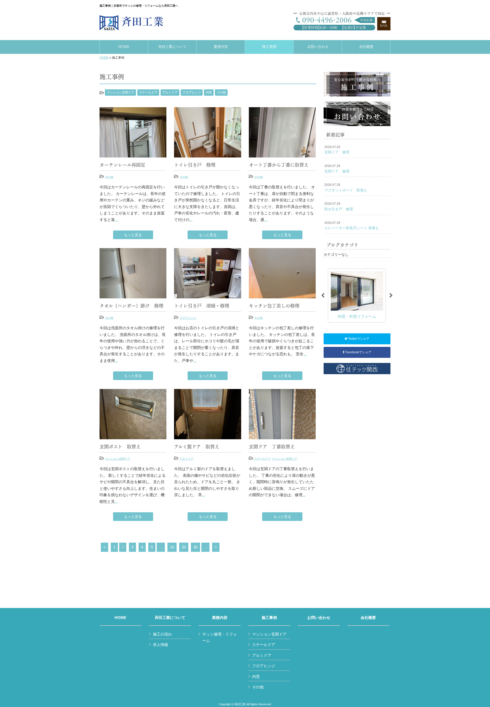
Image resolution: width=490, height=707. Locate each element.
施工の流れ (162, 634)
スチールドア (148, 92)
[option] (357, 295)
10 (172, 547)
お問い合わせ (318, 618)
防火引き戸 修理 (338, 206)
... (116, 219)
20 (184, 547)
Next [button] (391, 295)
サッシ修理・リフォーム (219, 637)
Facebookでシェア (358, 352)
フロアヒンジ (191, 92)
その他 (221, 92)
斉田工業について (170, 618)
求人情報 (160, 644)
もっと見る (133, 235)
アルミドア (170, 92)
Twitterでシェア (358, 338)
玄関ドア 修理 (336, 149)
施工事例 (269, 618)
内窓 (209, 92)
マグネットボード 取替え (345, 187)
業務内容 (219, 618)
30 (195, 547)
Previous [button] (322, 295)
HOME (104, 57)
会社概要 (368, 618)
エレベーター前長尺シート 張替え (351, 225)
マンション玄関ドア (120, 92)
